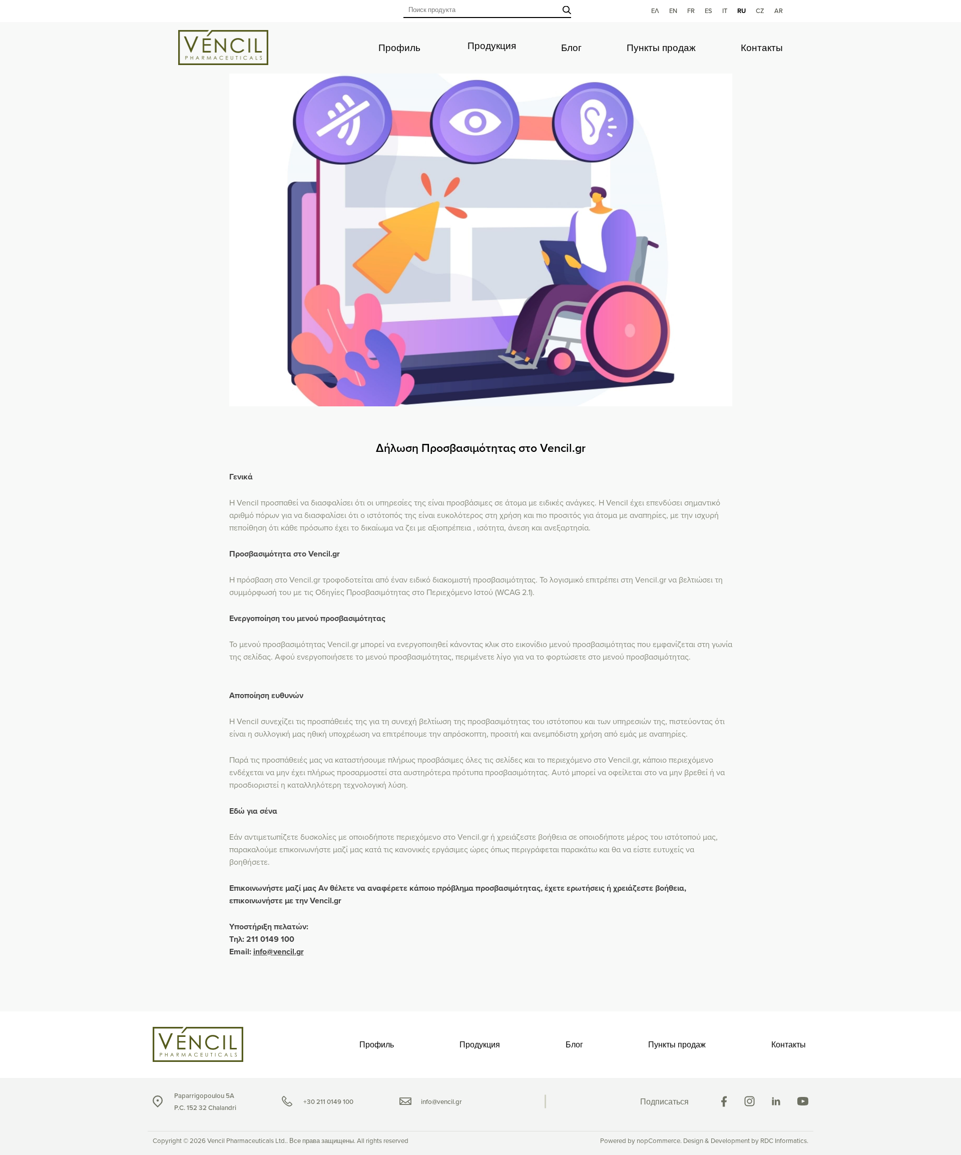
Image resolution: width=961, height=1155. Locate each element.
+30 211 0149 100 (328, 1101)
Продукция (491, 46)
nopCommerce (658, 1140)
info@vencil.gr (278, 951)
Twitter (749, 1101)
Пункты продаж (661, 48)
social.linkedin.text (776, 1101)
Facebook (724, 1101)
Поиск (567, 10)
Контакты (762, 48)
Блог (571, 48)
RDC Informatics (783, 1140)
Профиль (399, 48)
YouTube (802, 1101)
